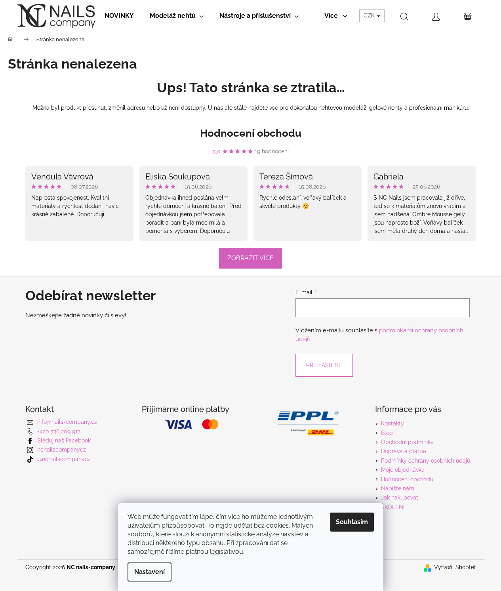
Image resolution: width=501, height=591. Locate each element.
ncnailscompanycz (61, 449)
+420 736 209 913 (58, 431)
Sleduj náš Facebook (64, 440)
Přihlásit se (324, 365)
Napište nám (397, 488)
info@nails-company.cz (67, 422)
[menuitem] (119, 16)
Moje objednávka (403, 470)
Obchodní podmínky (407, 442)
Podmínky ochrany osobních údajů (425, 461)
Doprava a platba (403, 451)
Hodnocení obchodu (250, 133)
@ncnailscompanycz (64, 459)
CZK (370, 15)
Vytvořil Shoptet (455, 567)
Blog (387, 433)
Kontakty (392, 423)
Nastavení (149, 572)
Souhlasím (352, 522)
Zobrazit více (250, 258)
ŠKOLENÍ (392, 507)
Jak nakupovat (399, 497)
